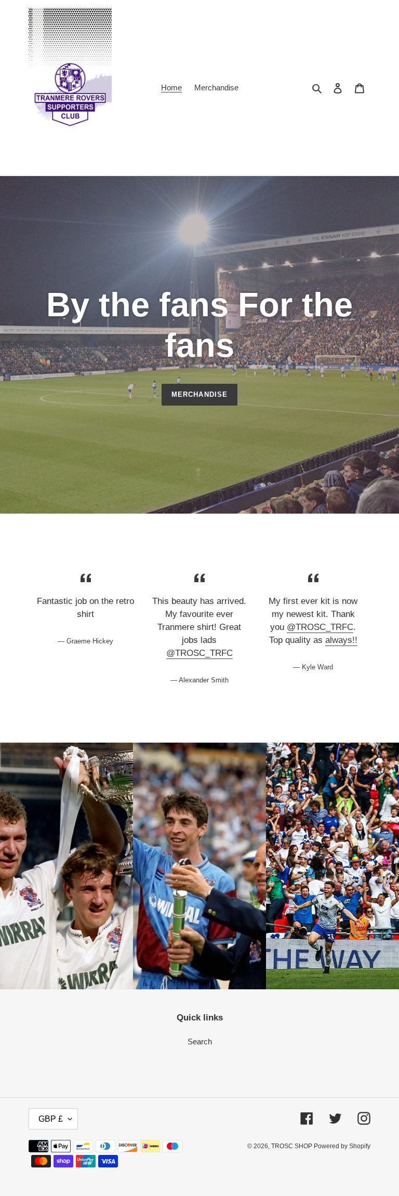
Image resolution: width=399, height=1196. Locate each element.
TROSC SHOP (292, 1146)
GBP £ (50, 1118)
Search (200, 1041)
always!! (341, 640)
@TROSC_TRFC (199, 653)
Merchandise (199, 394)
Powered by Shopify (342, 1146)
